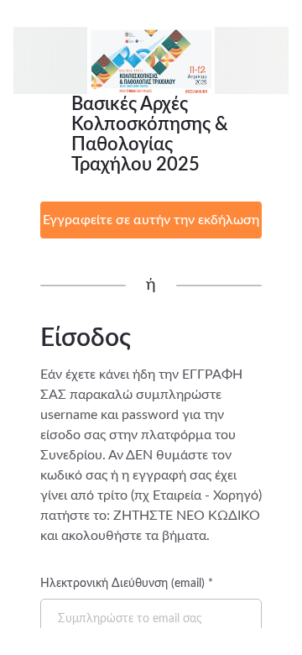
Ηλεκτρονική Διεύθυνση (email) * (126, 584)
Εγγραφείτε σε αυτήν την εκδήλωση (151, 220)
